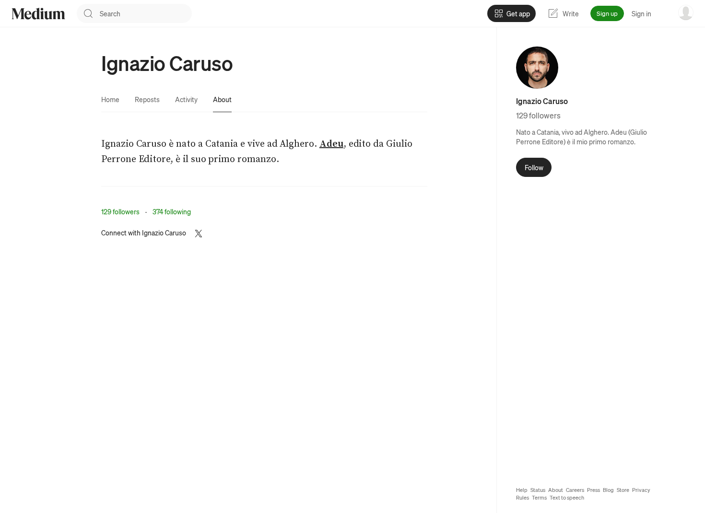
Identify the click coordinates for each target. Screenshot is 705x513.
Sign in (641, 13)
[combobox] (146, 13)
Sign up (607, 13)
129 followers (120, 211)
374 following (172, 211)
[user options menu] (685, 12)
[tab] (110, 99)
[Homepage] (38, 14)
